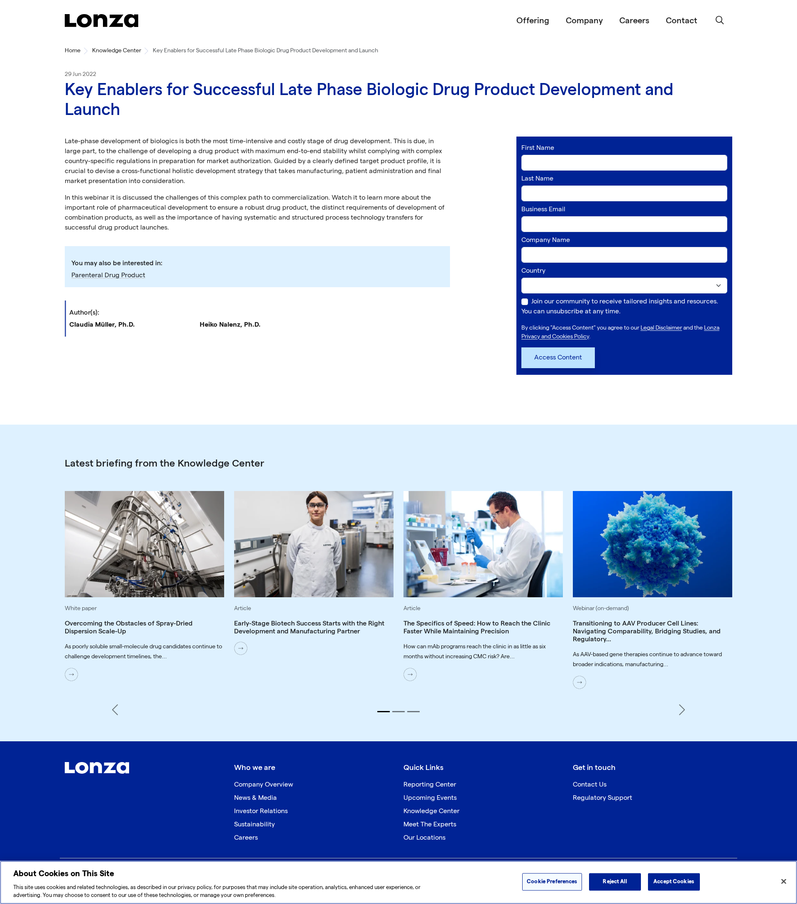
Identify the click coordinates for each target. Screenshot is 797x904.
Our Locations (424, 838)
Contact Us (589, 785)
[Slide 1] (383, 711)
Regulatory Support (602, 798)
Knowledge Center (116, 50)
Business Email (543, 209)
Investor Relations (261, 811)
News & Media (255, 798)
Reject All (614, 881)
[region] (398, 882)
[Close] (784, 881)
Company (584, 21)
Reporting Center (429, 785)
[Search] (719, 21)
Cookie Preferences (552, 881)
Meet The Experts (429, 824)
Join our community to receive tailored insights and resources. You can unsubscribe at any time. (619, 306)
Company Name (545, 240)
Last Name (537, 179)
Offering (532, 21)
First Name (537, 148)
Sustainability (254, 824)
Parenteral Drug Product (108, 275)
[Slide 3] (413, 711)
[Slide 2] (398, 711)
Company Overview (263, 785)
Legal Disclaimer (661, 327)
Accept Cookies (673, 881)
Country (533, 271)
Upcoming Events (430, 798)
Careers (634, 21)
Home (73, 50)
